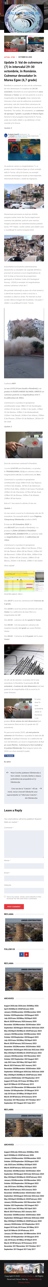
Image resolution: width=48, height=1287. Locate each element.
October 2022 (35, 1047)
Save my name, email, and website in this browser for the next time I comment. (24, 897)
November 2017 (23, 1100)
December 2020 (10, 1068)
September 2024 (11, 1028)
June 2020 (39, 1072)
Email (7, 873)
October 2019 (20, 1078)
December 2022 (10, 1047)
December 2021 (21, 1056)
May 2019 (35, 1081)
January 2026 (9, 1012)
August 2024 (23, 1028)
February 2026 (28, 1009)
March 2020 (25, 1075)
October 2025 (9, 1015)
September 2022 (11, 1050)
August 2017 (23, 1103)
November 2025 (34, 1012)
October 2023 (9, 1037)
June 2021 (16, 1062)
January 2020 (9, 1078)
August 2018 (33, 1090)
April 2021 (32, 1062)
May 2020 (8, 1075)
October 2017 (35, 1100)
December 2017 (10, 1100)
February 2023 (19, 1043)
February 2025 (19, 1021)
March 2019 (17, 1084)
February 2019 (28, 1084)
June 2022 (39, 1050)
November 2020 (23, 1068)
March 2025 (9, 1021)
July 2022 (31, 1050)
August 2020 (23, 1072)
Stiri (13, 57)
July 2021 (8, 1062)
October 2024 (35, 1025)
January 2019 (9, 1087)
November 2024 (23, 1025)
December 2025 (21, 1012)
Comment (8, 827)
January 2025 (31, 1021)
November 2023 (34, 1034)
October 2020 (35, 1068)
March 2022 (25, 1053)
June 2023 (16, 1040)
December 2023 (21, 1034)
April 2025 (32, 1018)
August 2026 (9, 1006)
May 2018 (24, 1094)
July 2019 (18, 1081)
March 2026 (17, 1009)
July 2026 (18, 1006)
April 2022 (16, 1053)
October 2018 (9, 1090)
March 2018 (9, 1097)
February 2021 (19, 1065)
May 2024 (8, 1031)
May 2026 (35, 1006)
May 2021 (24, 1062)
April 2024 (16, 1031)
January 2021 (31, 1065)
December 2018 (21, 1087)
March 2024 (25, 1031)
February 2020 (36, 1075)
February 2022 (36, 1053)
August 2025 (33, 1015)
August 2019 (9, 1081)
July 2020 (31, 1072)
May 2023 (24, 1040)
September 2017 (11, 1103)
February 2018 (19, 1097)
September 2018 (21, 1090)
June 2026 (26, 1006)
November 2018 (34, 1087)
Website (7, 885)
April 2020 (16, 1075)
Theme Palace (34, 1279)
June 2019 (26, 1081)
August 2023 (33, 1037)
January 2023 (31, 1043)
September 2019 (32, 1078)
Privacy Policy (24, 1282)
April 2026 (8, 1009)
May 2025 (24, 1018)
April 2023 (32, 1040)
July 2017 (31, 1103)
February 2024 (36, 1031)
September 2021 (21, 1059)
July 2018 (8, 1094)
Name (7, 860)
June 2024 (39, 1028)
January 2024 (9, 1034)
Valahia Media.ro (24, 13)
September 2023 (21, 1037)
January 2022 (9, 1056)
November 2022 (23, 1047)
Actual (7, 57)
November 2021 (34, 1056)
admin (8, 762)
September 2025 (21, 1015)
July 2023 (8, 1040)
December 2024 (10, 1025)
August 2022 (23, 1050)
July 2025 (8, 1018)
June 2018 (16, 1094)
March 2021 (9, 1065)
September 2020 (11, 1072)
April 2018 (32, 1094)
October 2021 (9, 1059)
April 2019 (8, 1084)
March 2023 (9, 1043)
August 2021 (33, 1059)
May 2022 (8, 1053)
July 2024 (31, 1028)
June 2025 (16, 1018)
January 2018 (31, 1097)
